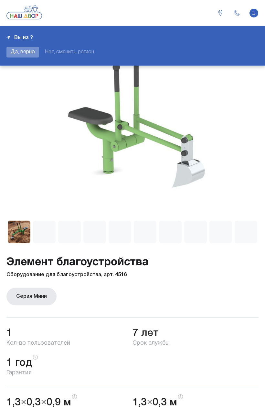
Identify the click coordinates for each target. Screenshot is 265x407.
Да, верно (23, 52)
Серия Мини (31, 296)
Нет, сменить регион (69, 52)
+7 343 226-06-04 (236, 13)
